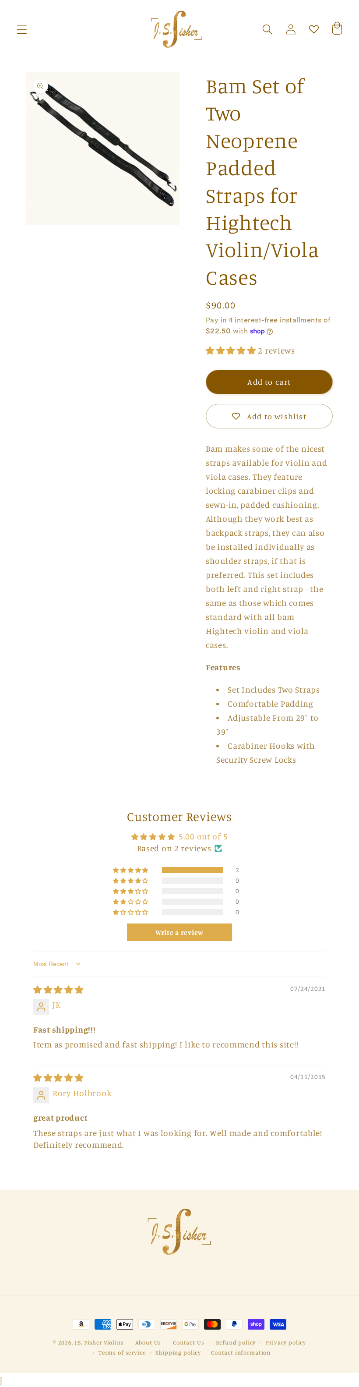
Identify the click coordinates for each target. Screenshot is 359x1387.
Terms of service (122, 1352)
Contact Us (188, 1342)
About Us (148, 1342)
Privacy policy (286, 1342)
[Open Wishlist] (313, 29)
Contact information (241, 1352)
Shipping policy (178, 1352)
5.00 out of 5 (203, 836)
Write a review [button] (179, 932)
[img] (58, 989)
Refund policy (236, 1342)
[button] (22, 29)
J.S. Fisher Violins (99, 1342)
